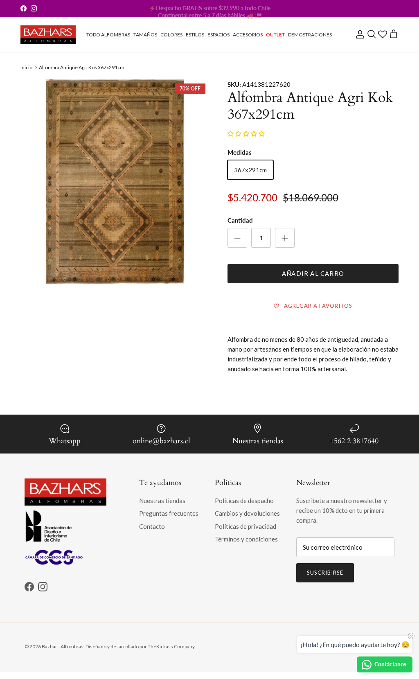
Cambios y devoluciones (247, 513)
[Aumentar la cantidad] (285, 238)
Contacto (152, 526)
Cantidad (240, 220)
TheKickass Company (171, 646)
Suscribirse (325, 572)
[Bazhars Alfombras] (48, 34)
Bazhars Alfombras (62, 646)
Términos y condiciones (246, 539)
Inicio (26, 67)
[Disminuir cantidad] (237, 238)
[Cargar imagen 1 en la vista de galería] (115, 219)
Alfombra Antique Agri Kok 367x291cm (81, 67)
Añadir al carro (313, 273)
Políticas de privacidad (245, 526)
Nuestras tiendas (162, 500)
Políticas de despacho (244, 500)
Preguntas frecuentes (168, 513)
